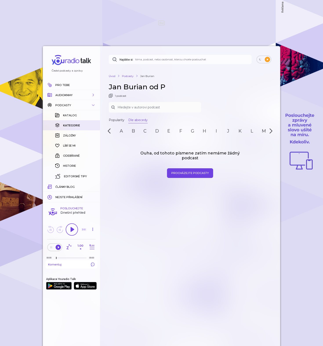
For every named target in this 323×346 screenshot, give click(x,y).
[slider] (56, 258)
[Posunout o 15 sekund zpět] (50, 229)
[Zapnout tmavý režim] (263, 59)
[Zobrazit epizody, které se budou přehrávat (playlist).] (91, 247)
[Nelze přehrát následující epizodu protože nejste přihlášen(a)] (84, 229)
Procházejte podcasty (190, 173)
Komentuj (55, 264)
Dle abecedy (138, 120)
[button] (71, 95)
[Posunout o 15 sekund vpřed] (59, 229)
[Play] (71, 229)
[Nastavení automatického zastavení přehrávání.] (69, 247)
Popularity (116, 120)
